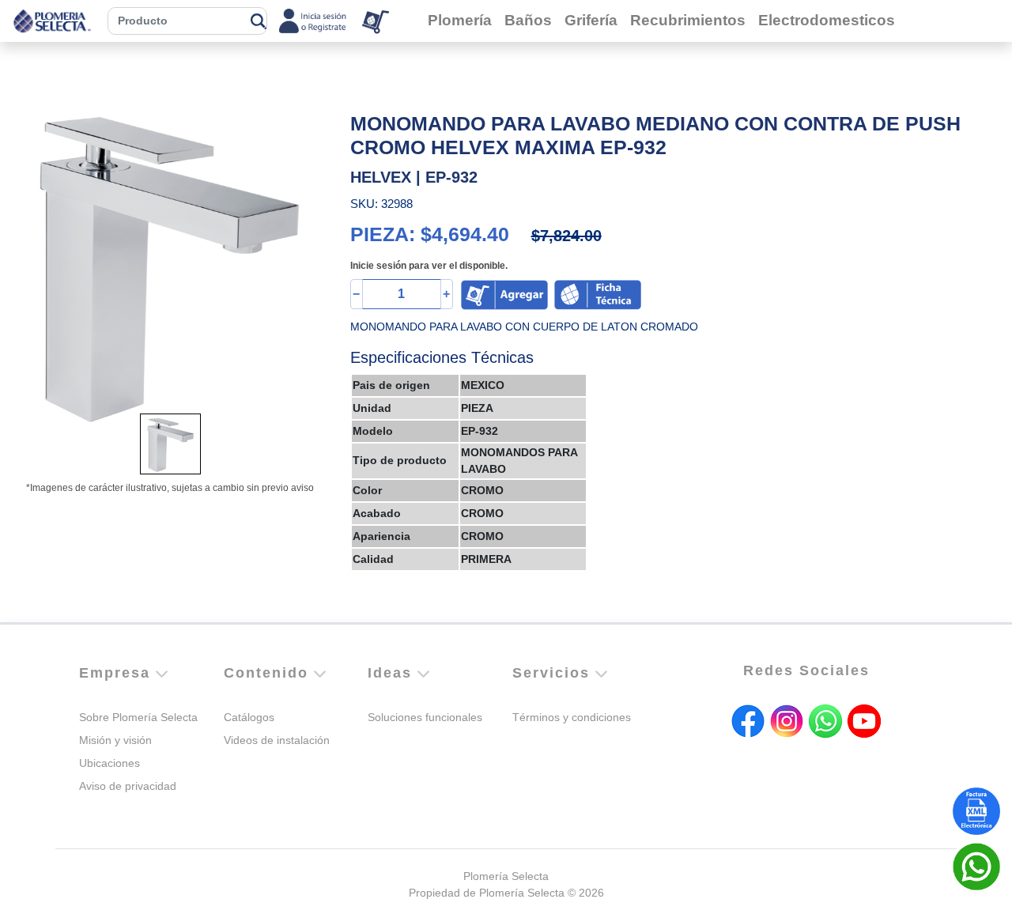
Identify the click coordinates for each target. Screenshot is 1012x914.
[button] (37, 267)
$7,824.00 (566, 235)
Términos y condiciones (571, 717)
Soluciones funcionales (425, 717)
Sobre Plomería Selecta (138, 717)
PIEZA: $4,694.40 (429, 234)
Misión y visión (115, 740)
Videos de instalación (277, 740)
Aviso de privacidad (127, 786)
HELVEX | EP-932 (414, 177)
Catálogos (249, 717)
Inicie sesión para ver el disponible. (429, 265)
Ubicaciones (109, 763)
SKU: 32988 (381, 203)
